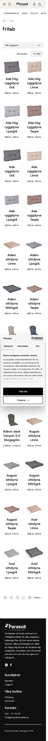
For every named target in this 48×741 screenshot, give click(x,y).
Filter (38, 53)
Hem (4, 21)
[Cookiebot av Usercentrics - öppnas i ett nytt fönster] (32, 338)
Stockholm (10, 701)
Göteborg (9, 697)
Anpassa (21, 400)
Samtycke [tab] (8, 346)
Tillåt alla (23, 391)
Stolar (34, 13)
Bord (24, 13)
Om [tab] (37, 346)
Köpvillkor (9, 681)
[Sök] (9, 4)
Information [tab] (22, 346)
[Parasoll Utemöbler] (22, 4)
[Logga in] (34, 4)
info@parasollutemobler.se (17, 717)
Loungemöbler (11, 13)
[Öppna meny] (4, 4)
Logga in (9, 684)
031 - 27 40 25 (12, 713)
